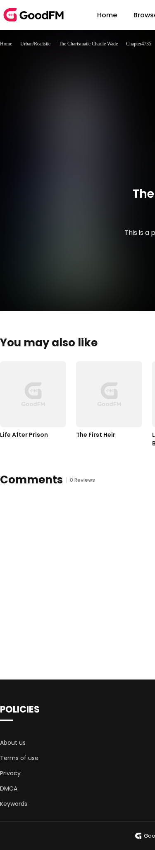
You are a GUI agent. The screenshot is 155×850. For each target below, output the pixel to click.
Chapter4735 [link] (138, 44)
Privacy (10, 773)
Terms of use (19, 758)
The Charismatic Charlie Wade (88, 44)
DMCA (8, 788)
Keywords (13, 804)
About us (13, 743)
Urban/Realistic (35, 44)
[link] (6, 44)
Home (107, 15)
